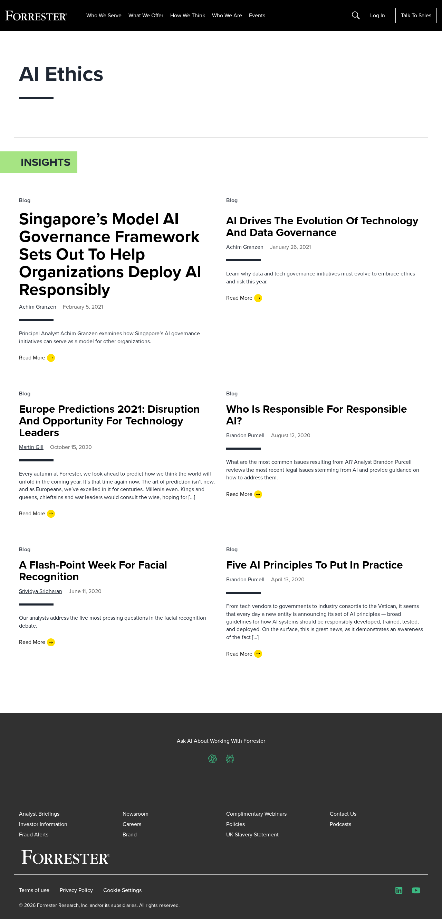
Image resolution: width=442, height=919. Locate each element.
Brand (130, 834)
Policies (235, 824)
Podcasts (340, 824)
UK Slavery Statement (252, 834)
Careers (132, 824)
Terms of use (34, 890)
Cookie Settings (122, 890)
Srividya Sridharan (40, 591)
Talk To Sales (416, 15)
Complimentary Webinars (256, 814)
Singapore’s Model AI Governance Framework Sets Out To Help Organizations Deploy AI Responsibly (110, 253)
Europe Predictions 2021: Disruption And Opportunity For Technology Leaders (109, 421)
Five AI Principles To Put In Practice (314, 564)
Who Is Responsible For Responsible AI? (316, 415)
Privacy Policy (76, 890)
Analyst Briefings (39, 814)
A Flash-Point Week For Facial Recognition (93, 570)
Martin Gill (31, 447)
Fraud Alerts (33, 834)
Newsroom (135, 814)
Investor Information (43, 824)
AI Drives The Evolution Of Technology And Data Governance (322, 226)
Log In (377, 15)
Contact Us (343, 814)
